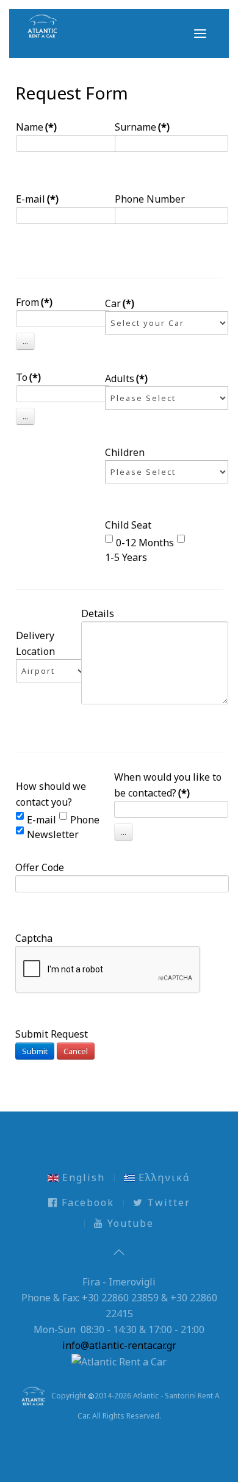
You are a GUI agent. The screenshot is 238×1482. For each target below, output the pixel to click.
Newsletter (53, 832)
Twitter (166, 1202)
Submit (35, 1051)
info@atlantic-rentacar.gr (119, 1345)
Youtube (129, 1223)
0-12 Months (145, 541)
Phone (84, 818)
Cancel (75, 1051)
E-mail (41, 818)
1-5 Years (126, 555)
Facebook (86, 1202)
